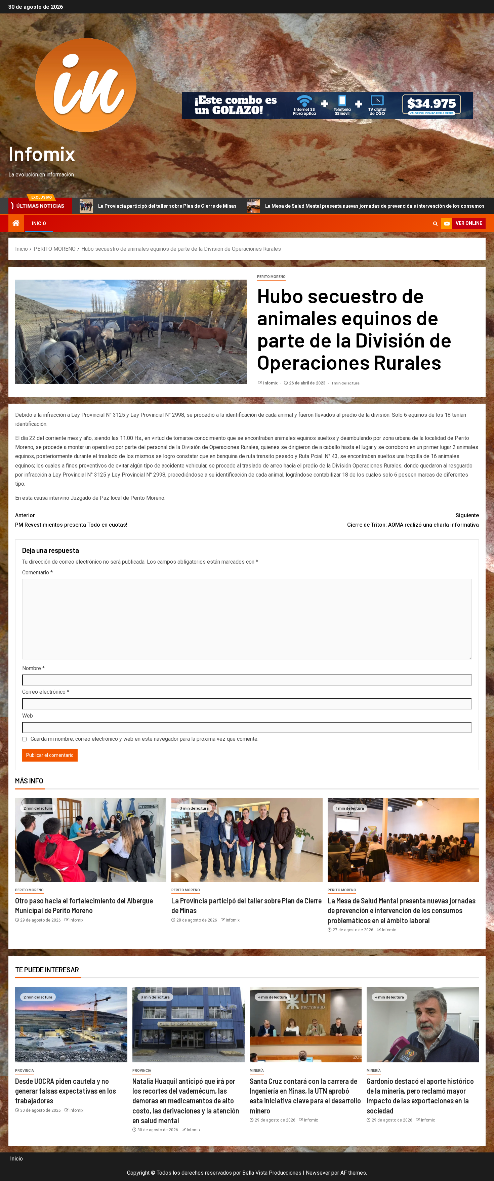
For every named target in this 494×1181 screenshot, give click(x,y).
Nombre (33, 668)
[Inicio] (16, 224)
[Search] (435, 223)
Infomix (41, 153)
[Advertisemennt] (327, 105)
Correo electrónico (45, 692)
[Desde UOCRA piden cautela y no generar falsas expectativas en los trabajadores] (71, 1024)
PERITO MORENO (271, 277)
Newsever (318, 1173)
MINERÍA (257, 1070)
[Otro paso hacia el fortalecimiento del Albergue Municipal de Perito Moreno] (90, 840)
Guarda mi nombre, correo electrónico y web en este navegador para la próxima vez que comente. (144, 739)
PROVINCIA (24, 1070)
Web (27, 715)
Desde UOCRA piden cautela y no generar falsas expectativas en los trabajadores (65, 1090)
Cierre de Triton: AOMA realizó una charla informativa (413, 520)
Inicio (39, 223)
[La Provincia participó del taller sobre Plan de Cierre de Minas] (247, 840)
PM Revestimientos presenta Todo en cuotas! (71, 520)
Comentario (37, 572)
